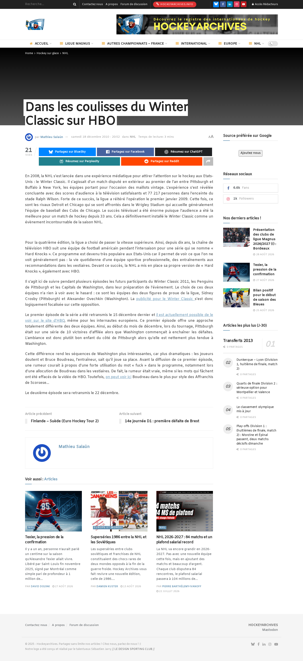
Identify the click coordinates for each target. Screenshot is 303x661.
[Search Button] (74, 4)
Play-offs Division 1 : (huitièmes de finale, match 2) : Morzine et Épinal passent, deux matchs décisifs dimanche (256, 435)
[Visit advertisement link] (197, 24)
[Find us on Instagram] (237, 4)
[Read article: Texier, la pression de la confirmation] (53, 511)
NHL (257, 44)
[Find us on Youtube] (243, 4)
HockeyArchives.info (176, 4)
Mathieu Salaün (51, 137)
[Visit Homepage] (41, 24)
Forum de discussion (134, 4)
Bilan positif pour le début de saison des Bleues (264, 297)
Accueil (41, 44)
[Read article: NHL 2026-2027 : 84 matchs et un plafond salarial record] (184, 511)
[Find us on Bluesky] (216, 4)
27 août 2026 (63, 586)
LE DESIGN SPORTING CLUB (133, 649)
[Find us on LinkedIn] (230, 4)
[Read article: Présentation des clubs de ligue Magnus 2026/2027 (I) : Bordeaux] (236, 237)
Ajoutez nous (250, 153)
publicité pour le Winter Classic (165, 299)
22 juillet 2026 (168, 591)
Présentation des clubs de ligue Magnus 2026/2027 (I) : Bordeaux (264, 239)
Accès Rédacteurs (266, 4)
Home (29, 53)
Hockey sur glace (48, 53)
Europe (230, 44)
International (194, 44)
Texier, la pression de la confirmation (44, 539)
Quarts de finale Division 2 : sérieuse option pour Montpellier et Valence (256, 388)
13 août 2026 (131, 586)
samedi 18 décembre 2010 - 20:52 (95, 137)
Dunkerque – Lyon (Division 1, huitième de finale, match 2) (257, 364)
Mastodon (270, 630)
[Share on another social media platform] (208, 161)
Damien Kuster (107, 586)
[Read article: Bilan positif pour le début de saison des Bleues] (236, 297)
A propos (112, 4)
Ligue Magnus (77, 44)
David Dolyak (40, 586)
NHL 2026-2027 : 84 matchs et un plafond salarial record (184, 539)
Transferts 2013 (238, 340)
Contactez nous (92, 4)
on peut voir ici (118, 377)
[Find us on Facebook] (223, 4)
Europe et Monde (108, 527)
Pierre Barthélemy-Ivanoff (181, 586)
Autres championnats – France (135, 44)
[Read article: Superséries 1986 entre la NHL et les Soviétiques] (119, 511)
